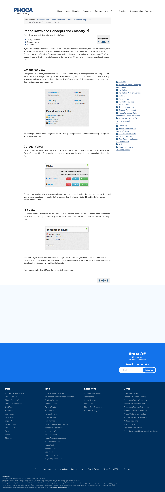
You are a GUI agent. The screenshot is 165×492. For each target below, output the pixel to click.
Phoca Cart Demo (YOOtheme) (136, 407)
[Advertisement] (128, 47)
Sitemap (8, 438)
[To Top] (103, 280)
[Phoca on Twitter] (133, 354)
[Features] (99, 42)
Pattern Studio (50, 407)
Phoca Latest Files (138, 359)
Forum (113, 11)
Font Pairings (50, 421)
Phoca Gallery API (12, 400)
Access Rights (124, 125)
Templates (150, 11)
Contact (127, 469)
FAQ (120, 144)
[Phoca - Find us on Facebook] (130, 354)
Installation (122, 90)
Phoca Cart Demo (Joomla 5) (135, 414)
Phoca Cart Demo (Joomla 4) (135, 417)
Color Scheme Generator (55, 393)
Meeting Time (50, 448)
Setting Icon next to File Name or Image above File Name (126, 120)
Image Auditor (50, 445)
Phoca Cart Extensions (93, 407)
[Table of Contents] (103, 42)
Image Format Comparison (55, 438)
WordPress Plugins (91, 410)
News (67, 11)
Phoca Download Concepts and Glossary (55, 31)
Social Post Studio (52, 441)
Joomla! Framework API (14, 393)
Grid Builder (49, 410)
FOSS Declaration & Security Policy (59, 487)
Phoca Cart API (11, 397)
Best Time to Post (52, 455)
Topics (8, 434)
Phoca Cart (88, 403)
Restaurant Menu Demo (133, 428)
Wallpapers (9, 414)
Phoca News (138, 357)
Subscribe (149, 370)
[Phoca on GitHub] (141, 354)
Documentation (136, 11)
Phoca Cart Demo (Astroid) (134, 403)
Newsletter (9, 417)
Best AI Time (49, 452)
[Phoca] (23, 9)
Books (7, 431)
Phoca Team (10, 428)
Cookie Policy (93, 469)
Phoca (37, 469)
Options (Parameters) (127, 110)
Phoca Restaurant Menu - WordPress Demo (141, 431)
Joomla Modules (90, 397)
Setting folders (124, 99)
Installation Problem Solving (129, 93)
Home (59, 11)
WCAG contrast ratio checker (56, 424)
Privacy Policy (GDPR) (111, 469)
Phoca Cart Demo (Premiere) (135, 400)
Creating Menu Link (126, 107)
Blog (106, 11)
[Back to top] (159, 477)
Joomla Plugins (90, 400)
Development (10, 424)
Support (8, 421)
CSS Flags (9, 407)
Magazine (76, 11)
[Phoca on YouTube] (137, 354)
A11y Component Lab (53, 459)
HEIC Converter (51, 434)
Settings (121, 96)
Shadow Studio (51, 403)
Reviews (98, 11)
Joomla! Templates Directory (135, 410)
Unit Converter (50, 417)
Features (122, 81)
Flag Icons (9, 410)
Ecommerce (87, 11)
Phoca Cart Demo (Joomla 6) (135, 397)
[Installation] (107, 42)
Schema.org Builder (53, 431)
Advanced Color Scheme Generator (59, 397)
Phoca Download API (13, 403)
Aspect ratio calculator (54, 428)
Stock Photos (129, 424)
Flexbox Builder (51, 414)
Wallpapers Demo (131, 421)
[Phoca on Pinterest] (145, 354)
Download (123, 11)
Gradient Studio (51, 400)
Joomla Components (92, 393)
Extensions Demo (131, 393)
